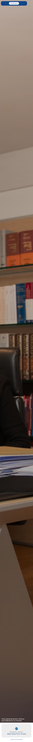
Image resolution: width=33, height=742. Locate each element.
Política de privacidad (16, 739)
